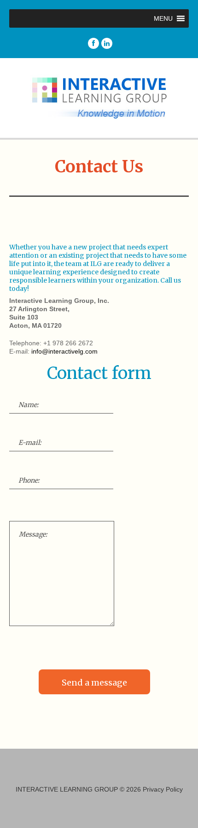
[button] (163, 18)
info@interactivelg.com (64, 351)
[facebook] (93, 43)
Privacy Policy (163, 789)
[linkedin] (106, 43)
